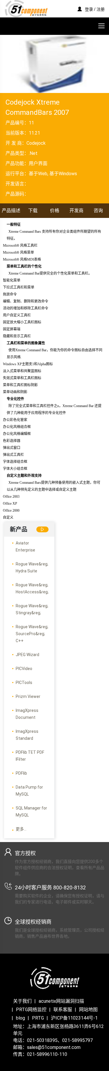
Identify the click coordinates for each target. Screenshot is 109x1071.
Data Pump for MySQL (29, 790)
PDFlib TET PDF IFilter (30, 756)
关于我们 (22, 1001)
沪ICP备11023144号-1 (74, 1018)
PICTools (24, 682)
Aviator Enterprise (25, 546)
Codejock (36, 143)
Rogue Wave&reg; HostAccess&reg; (32, 588)
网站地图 (88, 1009)
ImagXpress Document (27, 714)
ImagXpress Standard (27, 735)
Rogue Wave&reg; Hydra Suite (32, 567)
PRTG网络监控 (31, 1009)
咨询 (98, 210)
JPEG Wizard (27, 654)
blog (20, 1018)
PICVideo (24, 668)
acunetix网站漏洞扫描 (61, 1001)
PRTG (38, 1018)
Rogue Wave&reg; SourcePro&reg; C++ (32, 633)
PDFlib (21, 773)
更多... (21, 829)
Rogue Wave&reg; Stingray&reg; (32, 609)
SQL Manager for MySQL (31, 811)
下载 (32, 210)
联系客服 (62, 1009)
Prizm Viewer (28, 696)
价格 (54, 210)
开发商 (76, 210)
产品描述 (11, 210)
